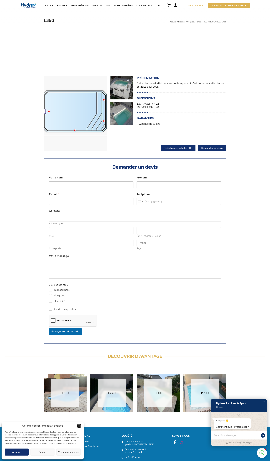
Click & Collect (145, 5)
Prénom (142, 177)
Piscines (62, 5)
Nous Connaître (123, 5)
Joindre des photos (65, 309)
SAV (108, 5)
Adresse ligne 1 (57, 223)
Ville (51, 236)
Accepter (16, 452)
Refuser (43, 452)
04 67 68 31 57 (196, 5)
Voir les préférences (68, 452)
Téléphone (143, 194)
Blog (161, 5)
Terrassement (62, 289)
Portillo (199, 22)
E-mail (54, 194)
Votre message (59, 256)
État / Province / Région (149, 236)
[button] (79, 425)
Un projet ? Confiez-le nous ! (229, 5)
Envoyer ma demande (65, 331)
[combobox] (140, 201)
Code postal (55, 248)
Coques (190, 22)
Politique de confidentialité (85, 446)
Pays (139, 248)
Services (97, 5)
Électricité (59, 301)
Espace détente (80, 5)
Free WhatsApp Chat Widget (240, 443)
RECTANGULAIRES (212, 22)
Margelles (59, 295)
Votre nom (56, 177)
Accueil (49, 5)
